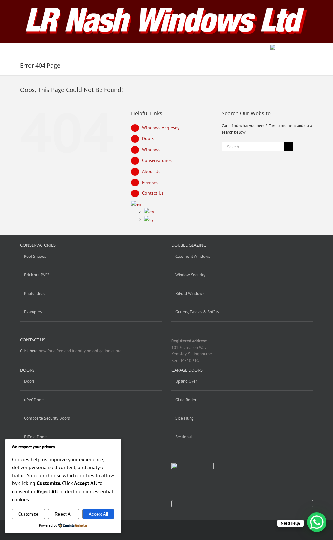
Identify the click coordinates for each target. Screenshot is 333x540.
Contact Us (153, 193)
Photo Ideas (34, 293)
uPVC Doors (34, 399)
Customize (28, 514)
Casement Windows (192, 256)
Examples (33, 312)
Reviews (150, 182)
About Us (151, 171)
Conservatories (157, 160)
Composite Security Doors (47, 418)
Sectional (183, 437)
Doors (148, 138)
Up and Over (186, 381)
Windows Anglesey (161, 128)
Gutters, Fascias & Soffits (197, 312)
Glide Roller (185, 399)
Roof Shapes (35, 256)
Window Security (190, 275)
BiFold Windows (189, 293)
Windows (151, 149)
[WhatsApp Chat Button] (316, 522)
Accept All (98, 514)
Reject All (64, 514)
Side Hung (184, 418)
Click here (29, 351)
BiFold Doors (35, 437)
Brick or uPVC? (36, 275)
